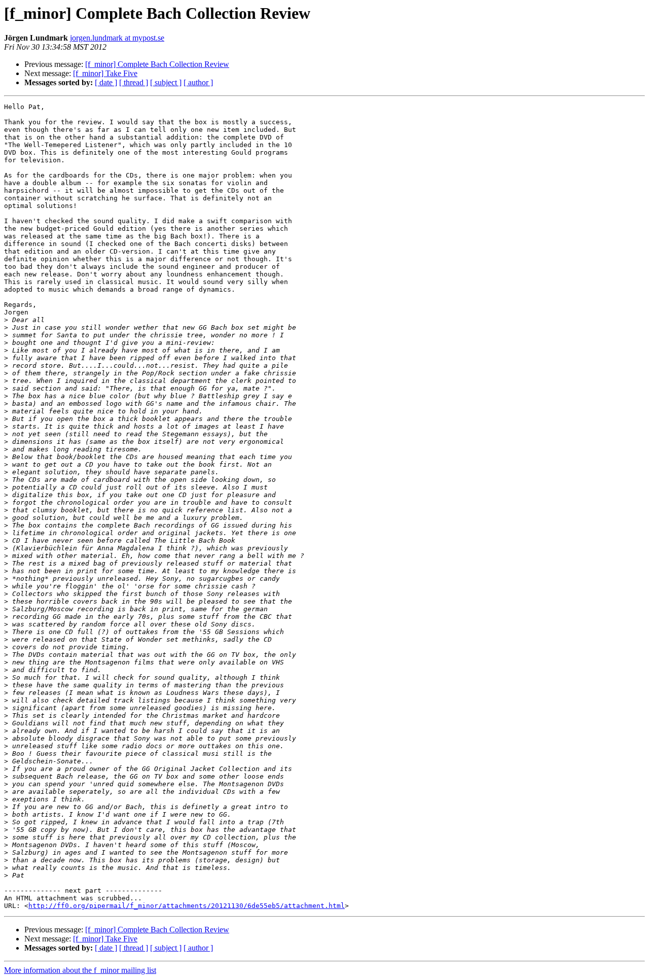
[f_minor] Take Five (105, 73)
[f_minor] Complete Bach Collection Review (157, 64)
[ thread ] (133, 82)
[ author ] (198, 82)
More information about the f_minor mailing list (80, 970)
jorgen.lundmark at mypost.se (117, 37)
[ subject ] (166, 82)
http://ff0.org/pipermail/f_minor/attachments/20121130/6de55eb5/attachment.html (186, 906)
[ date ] (106, 82)
